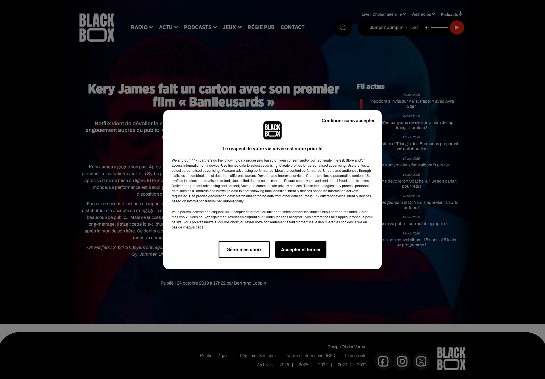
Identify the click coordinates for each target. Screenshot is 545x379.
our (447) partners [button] (198, 160)
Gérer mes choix (244, 249)
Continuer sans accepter (348, 120)
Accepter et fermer (301, 249)
